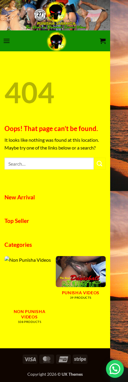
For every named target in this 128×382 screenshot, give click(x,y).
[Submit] (100, 163)
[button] (6, 40)
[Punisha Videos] (56, 40)
